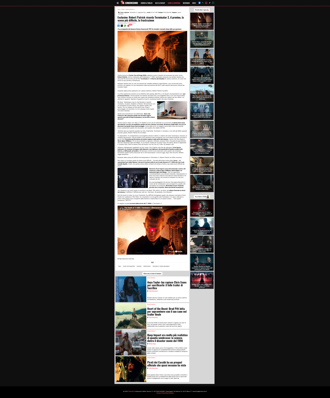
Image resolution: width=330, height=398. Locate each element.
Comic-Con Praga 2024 (129, 266)
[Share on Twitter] (122, 26)
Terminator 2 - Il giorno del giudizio (161, 266)
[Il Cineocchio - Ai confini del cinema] (129, 3)
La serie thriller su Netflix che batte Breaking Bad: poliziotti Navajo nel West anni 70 (202, 61)
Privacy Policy (165, 393)
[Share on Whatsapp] (125, 26)
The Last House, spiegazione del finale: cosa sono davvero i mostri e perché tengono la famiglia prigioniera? (202, 43)
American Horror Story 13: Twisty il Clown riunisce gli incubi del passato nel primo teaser (202, 213)
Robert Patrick (147, 266)
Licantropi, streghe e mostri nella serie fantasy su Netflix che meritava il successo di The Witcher (202, 25)
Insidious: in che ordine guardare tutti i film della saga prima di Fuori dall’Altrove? (202, 286)
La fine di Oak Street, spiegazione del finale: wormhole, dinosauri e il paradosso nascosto (201, 231)
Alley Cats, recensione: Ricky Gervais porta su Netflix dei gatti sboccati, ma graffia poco (202, 97)
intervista (139, 266)
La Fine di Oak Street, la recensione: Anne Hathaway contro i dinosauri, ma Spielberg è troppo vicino (202, 187)
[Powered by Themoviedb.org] (212, 3)
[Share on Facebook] (119, 26)
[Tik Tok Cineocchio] (209, 3)
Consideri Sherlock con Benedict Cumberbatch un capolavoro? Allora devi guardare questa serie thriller (202, 267)
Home (119, 9)
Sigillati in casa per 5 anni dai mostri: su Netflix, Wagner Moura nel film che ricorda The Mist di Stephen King (202, 133)
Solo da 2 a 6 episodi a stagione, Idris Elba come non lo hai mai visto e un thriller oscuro (202, 249)
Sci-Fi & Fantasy (160, 3)
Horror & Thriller (146, 3)
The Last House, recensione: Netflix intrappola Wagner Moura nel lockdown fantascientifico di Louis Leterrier (202, 115)
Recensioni (186, 3)
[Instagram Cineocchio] (205, 3)
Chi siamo (158, 393)
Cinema (123, 9)
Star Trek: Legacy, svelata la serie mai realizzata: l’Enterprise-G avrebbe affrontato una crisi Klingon (202, 151)
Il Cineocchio (130, 391)
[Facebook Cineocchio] (198, 3)
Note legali (171, 393)
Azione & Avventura (174, 3)
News (194, 3)
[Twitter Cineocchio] (202, 3)
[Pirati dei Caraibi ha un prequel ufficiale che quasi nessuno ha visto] (131, 369)
